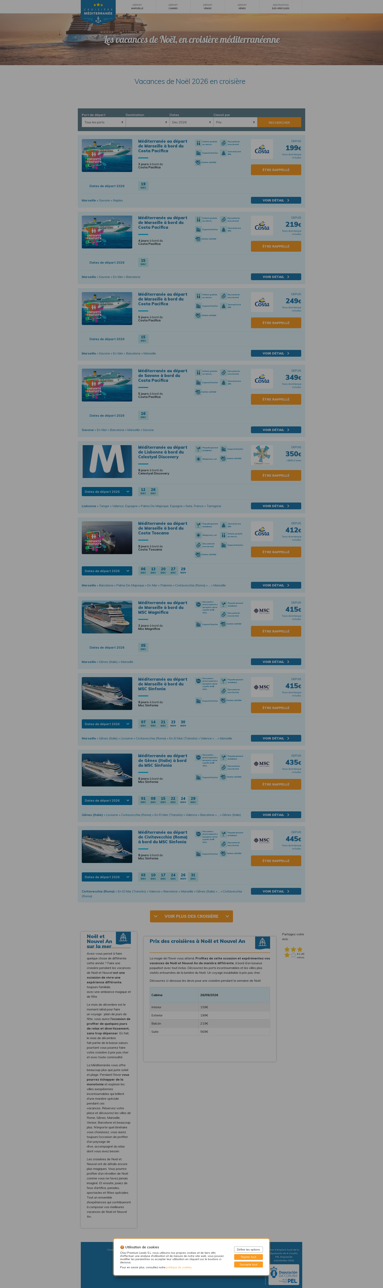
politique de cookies (179, 1267)
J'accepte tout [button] (248, 1264)
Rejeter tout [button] (248, 1257)
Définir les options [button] (248, 1249)
